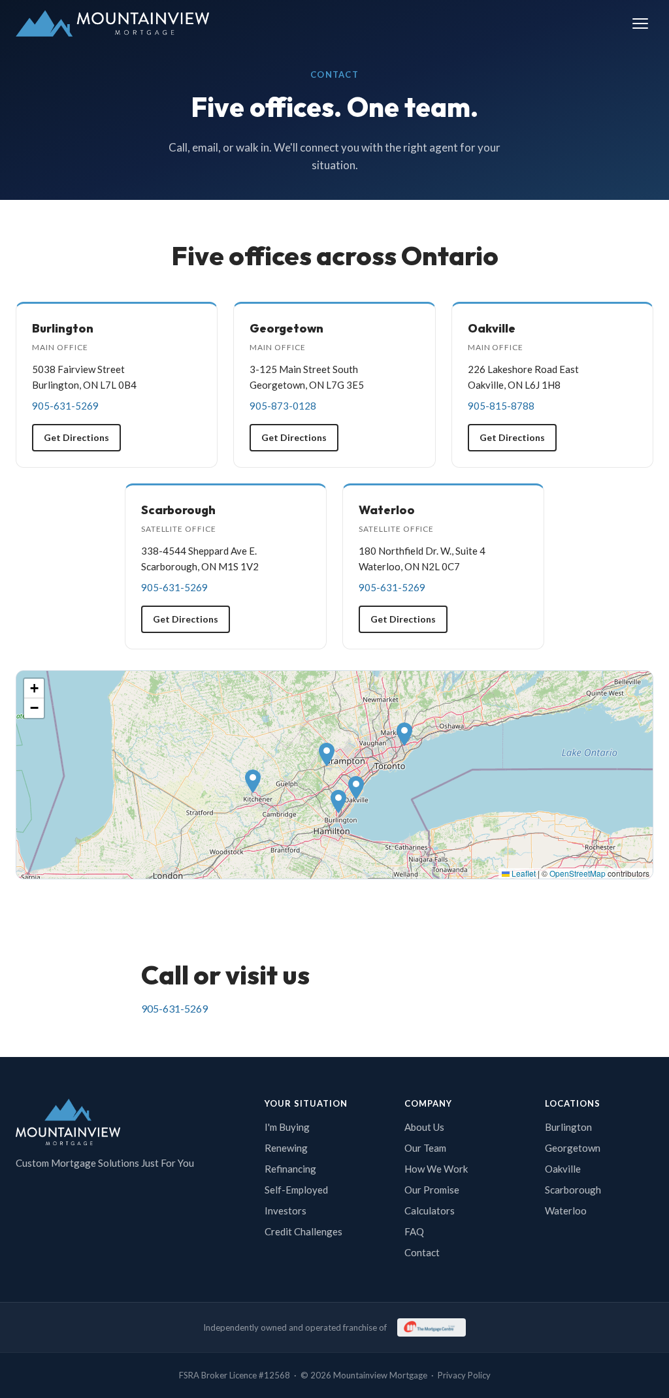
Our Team (425, 1148)
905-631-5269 (174, 1008)
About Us (424, 1127)
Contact (422, 1252)
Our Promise (431, 1189)
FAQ (414, 1231)
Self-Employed (296, 1189)
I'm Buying (287, 1127)
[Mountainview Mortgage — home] (112, 23)
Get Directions (76, 437)
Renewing (286, 1148)
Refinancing (290, 1169)
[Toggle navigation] (640, 23)
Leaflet (523, 873)
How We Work (436, 1169)
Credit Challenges (303, 1231)
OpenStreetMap (577, 873)
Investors (285, 1210)
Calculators (429, 1210)
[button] (338, 801)
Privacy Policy (464, 1375)
